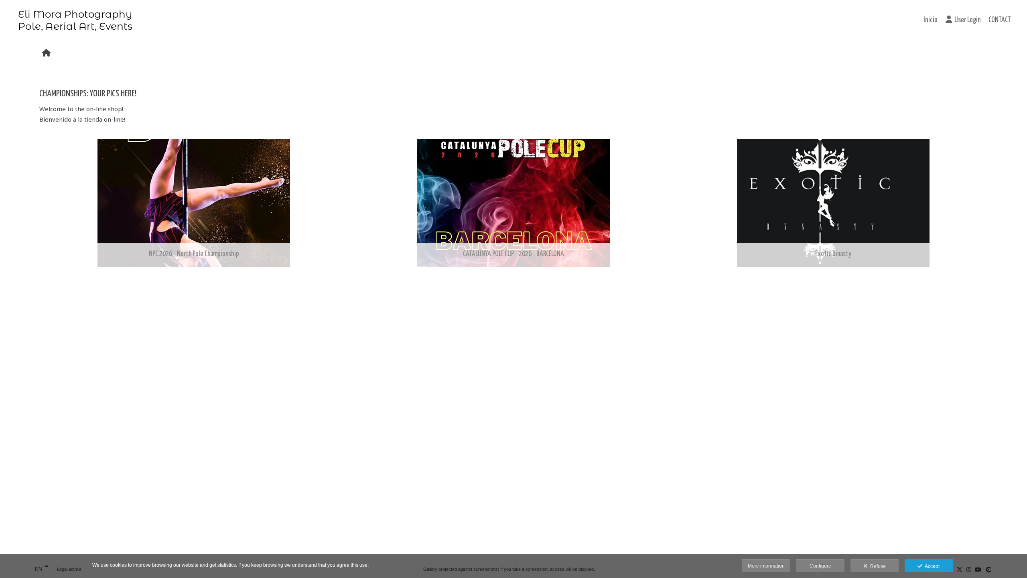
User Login (967, 20)
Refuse (877, 566)
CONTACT (999, 20)
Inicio (930, 20)
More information (766, 566)
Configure (820, 566)
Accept (931, 566)
